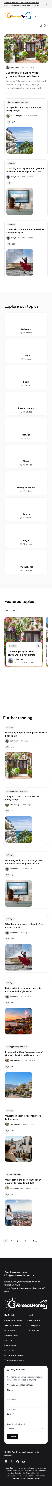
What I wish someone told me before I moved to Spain (25, 231)
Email (10, 1414)
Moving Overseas (14, 1174)
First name (11, 1399)
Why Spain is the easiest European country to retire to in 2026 (23, 1181)
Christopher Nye (16, 1188)
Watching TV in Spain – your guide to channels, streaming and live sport (25, 170)
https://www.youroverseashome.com (22, 1281)
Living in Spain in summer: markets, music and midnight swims (23, 990)
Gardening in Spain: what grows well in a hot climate (23, 74)
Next (37, 1241)
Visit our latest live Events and (16, 3)
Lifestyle (11, 163)
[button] (46, 4)
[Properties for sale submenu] (21, 1320)
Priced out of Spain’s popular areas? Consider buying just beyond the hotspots (24, 1054)
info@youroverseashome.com (19, 1275)
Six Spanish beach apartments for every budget (24, 109)
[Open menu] (34, 25)
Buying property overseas (18, 102)
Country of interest (17, 1424)
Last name (11, 1409)
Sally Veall (15, 67)
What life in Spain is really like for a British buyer (23, 1117)
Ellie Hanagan (16, 116)
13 (25, 1241)
